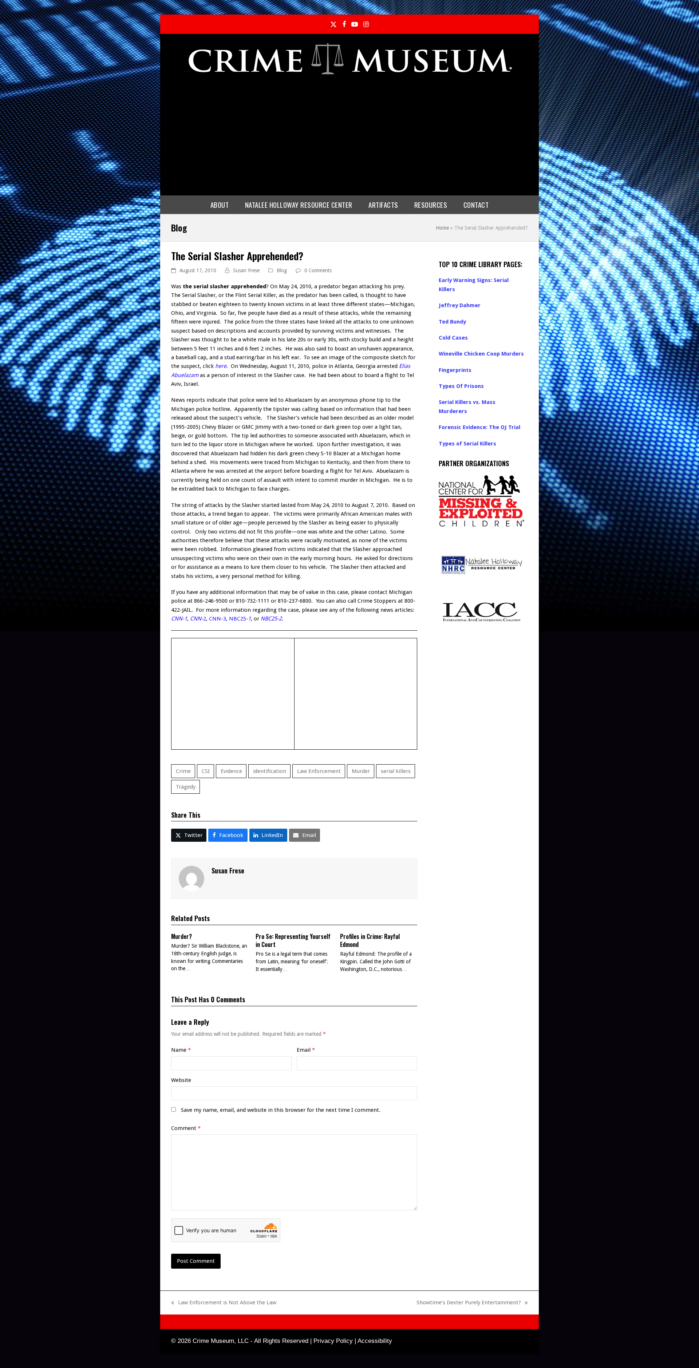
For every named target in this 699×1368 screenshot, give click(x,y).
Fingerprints (455, 370)
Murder (361, 771)
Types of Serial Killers (467, 443)
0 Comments (318, 270)
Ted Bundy (452, 321)
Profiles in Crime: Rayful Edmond (370, 940)
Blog (282, 270)
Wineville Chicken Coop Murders (481, 353)
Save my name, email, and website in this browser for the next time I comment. (280, 1110)
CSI (206, 771)
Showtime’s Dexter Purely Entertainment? (468, 1303)
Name (181, 1050)
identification (269, 771)
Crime (183, 771)
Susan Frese (246, 270)
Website (181, 1080)
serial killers (396, 771)
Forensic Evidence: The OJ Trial (479, 427)
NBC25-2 (271, 618)
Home (442, 228)
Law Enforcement (319, 771)
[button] (188, 835)
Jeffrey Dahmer (460, 305)
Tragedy (186, 787)
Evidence (231, 771)
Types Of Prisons (461, 386)
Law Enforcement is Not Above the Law (223, 1303)
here (220, 366)
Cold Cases (453, 337)
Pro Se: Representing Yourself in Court (293, 940)
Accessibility (375, 1340)
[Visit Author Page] (191, 878)
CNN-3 (217, 618)
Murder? (181, 936)
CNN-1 (179, 618)
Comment (186, 1128)
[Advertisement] (349, 134)
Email (306, 1050)
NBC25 (240, 618)
